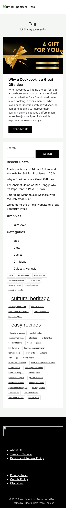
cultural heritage (30, 298)
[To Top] (57, 501)
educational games (16, 333)
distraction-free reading (18, 312)
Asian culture (39, 275)
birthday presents (16, 280)
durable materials (41, 312)
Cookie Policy (19, 479)
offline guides (34, 373)
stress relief (13, 392)
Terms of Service (21, 454)
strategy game (38, 387)
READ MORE (20, 129)
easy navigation (15, 316)
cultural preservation (17, 307)
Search (11, 148)
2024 (10, 275)
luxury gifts (30, 353)
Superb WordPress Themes (39, 502)
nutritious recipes (16, 373)
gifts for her (47, 338)
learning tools (14, 353)
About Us (16, 450)
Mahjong (43, 353)
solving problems (36, 383)
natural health (14, 368)
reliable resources (16, 383)
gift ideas (33, 338)
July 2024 (20, 224)
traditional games (16, 398)
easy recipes (26, 325)
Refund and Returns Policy (27, 458)
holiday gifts (13, 348)
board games (34, 280)
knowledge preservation (34, 348)
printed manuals (36, 378)
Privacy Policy (19, 475)
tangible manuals (31, 392)
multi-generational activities (43, 363)
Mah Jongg (13, 358)
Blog (16, 240)
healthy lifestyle (15, 343)
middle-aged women (17, 363)
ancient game (23, 275)
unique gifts (33, 398)
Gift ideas (20, 261)
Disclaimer (17, 483)
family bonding (36, 333)
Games (18, 254)
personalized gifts (16, 378)
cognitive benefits (16, 290)
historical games (34, 343)
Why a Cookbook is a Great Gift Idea (30, 179)
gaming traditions (16, 338)
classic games (32, 285)
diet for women (37, 307)
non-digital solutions (34, 368)
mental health (28, 358)
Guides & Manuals (25, 268)
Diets (17, 247)
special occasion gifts (17, 387)
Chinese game (14, 285)
